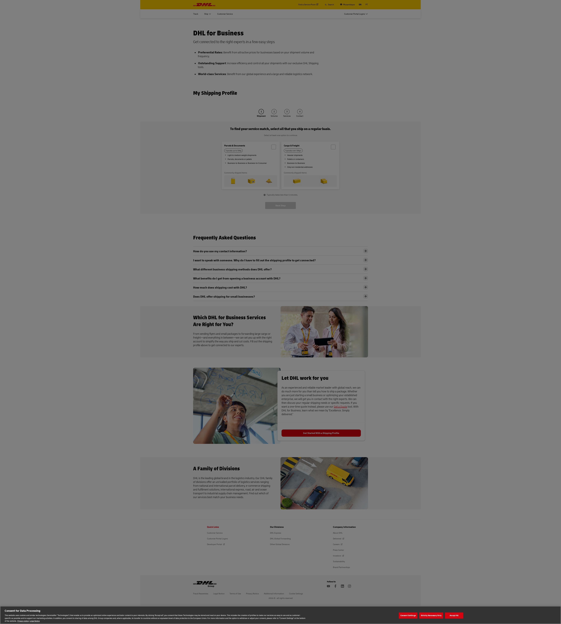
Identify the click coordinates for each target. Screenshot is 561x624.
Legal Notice (35, 621)
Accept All (454, 615)
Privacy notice (23, 621)
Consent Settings (408, 615)
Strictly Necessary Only (431, 615)
